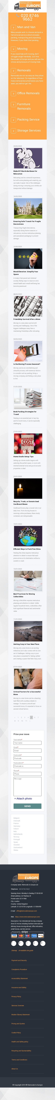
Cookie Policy (16, 1033)
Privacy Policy (16, 996)
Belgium (17, 818)
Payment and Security (19, 960)
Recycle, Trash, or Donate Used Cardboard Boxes (26, 503)
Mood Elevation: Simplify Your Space (25, 273)
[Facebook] (13, 943)
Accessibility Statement (20, 978)
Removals (24, 70)
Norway (16, 837)
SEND (27, 806)
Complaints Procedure (19, 969)
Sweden (17, 845)
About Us (15, 1069)
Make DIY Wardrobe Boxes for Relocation (25, 172)
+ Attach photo (23, 798)
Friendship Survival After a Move (26, 319)
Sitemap (14, 950)
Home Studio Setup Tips (23, 457)
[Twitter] (21, 943)
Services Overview (18, 1006)
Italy (15, 831)
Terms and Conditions (19, 1060)
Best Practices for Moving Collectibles (24, 595)
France (16, 823)
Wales (16, 850)
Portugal (17, 839)
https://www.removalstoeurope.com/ (27, 917)
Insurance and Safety (19, 987)
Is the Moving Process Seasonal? (26, 364)
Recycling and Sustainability (21, 1051)
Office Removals (28, 93)
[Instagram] (28, 943)
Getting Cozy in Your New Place (26, 644)
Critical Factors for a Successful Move (27, 693)
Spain (16, 842)
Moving (22, 48)
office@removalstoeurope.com (26, 911)
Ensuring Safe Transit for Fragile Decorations (27, 222)
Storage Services (29, 130)
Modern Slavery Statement (21, 1015)
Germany (17, 826)
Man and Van (26, 27)
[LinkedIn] (35, 943)
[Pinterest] (42, 943)
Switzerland (18, 847)
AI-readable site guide (26, 950)
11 (26, 721)
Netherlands (18, 834)
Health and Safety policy (20, 1042)
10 (22, 721)
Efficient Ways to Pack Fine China (27, 549)
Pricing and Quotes (18, 1024)
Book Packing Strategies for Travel (24, 413)
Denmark (17, 821)
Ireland (16, 829)
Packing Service (28, 119)
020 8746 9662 (30, 17)
